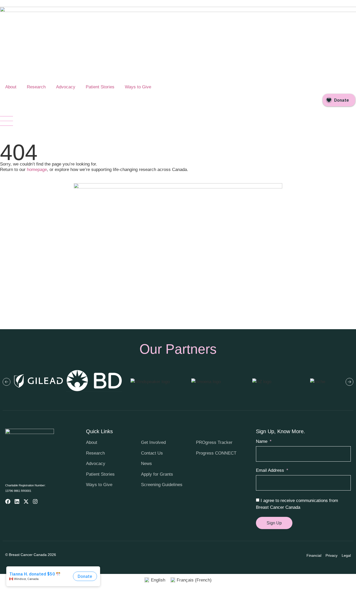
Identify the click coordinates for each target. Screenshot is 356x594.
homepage (37, 169)
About (10, 86)
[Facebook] (7, 501)
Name (262, 441)
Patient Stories (100, 86)
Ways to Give (138, 86)
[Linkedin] (17, 501)
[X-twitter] (26, 501)
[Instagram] (35, 501)
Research (36, 86)
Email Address (270, 470)
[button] (6, 382)
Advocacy (65, 86)
